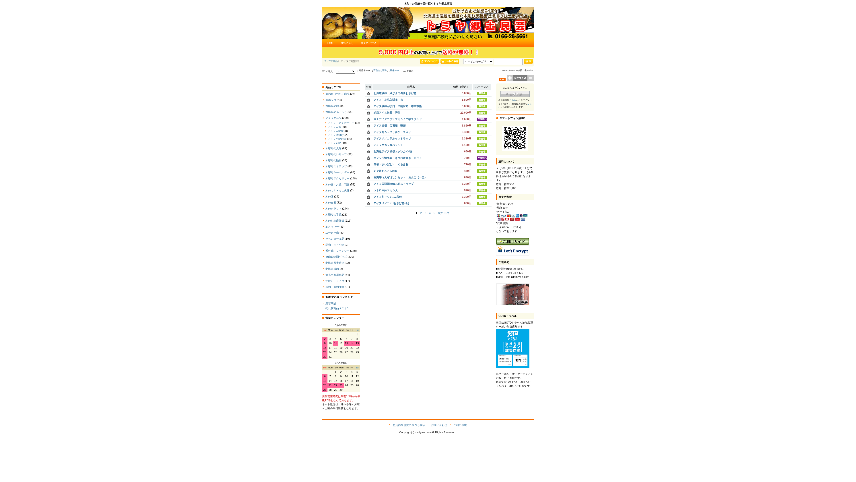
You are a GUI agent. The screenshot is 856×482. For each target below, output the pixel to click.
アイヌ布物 (334, 143)
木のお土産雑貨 (334, 220)
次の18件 (443, 213)
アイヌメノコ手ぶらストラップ (392, 138)
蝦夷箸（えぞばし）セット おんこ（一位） (400, 177)
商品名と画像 (380, 70)
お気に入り (347, 43)
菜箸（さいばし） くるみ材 (391, 164)
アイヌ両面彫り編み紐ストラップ (394, 183)
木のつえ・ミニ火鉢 (337, 190)
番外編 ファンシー (337, 250)
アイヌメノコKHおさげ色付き (392, 203)
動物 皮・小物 (334, 244)
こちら (512, 100)
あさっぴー (332, 226)
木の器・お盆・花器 (337, 184)
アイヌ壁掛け (336, 135)
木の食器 (330, 202)
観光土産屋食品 (334, 274)
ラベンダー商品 (334, 238)
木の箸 (329, 196)
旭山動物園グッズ (336, 256)
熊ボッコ (330, 100)
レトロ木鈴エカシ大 (386, 190)
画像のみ (394, 70)
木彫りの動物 (333, 160)
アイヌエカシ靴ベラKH (388, 145)
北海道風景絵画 (334, 262)
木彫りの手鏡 (333, 214)
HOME (330, 43)
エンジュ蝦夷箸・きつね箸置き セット (398, 158)
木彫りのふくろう (336, 112)
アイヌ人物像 (336, 131)
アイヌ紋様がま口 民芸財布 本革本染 (398, 106)
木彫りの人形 (333, 148)
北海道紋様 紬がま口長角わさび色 (395, 93)
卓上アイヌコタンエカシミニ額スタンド (398, 119)
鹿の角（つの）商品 (337, 94)
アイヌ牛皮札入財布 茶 (388, 99)
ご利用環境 (460, 425)
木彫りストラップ (336, 166)
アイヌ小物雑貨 (337, 139)
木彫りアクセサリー (337, 178)
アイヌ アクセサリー (341, 123)
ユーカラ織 (332, 232)
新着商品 (330, 303)
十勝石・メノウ (334, 281)
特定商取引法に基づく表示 (409, 425)
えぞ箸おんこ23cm (385, 170)
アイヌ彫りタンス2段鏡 (388, 196)
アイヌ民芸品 (331, 61)
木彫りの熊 (332, 106)
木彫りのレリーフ (336, 154)
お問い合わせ (439, 425)
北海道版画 (332, 268)
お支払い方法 (368, 43)
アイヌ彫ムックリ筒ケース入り (392, 132)
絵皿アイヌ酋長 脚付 (387, 112)
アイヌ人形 (334, 127)
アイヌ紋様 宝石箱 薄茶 (390, 125)
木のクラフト (333, 208)
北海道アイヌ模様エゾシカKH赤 (393, 151)
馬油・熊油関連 (334, 287)
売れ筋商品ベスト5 (336, 308)
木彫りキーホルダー (337, 172)
